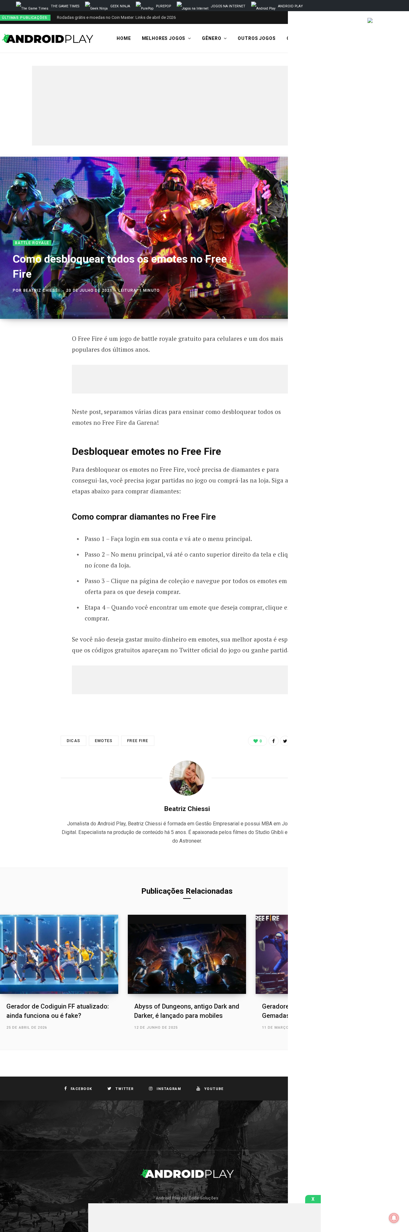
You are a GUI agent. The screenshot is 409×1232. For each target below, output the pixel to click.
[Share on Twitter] (285, 741)
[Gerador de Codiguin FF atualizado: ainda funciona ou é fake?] (59, 954)
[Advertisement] (187, 106)
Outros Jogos (256, 38)
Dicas (73, 741)
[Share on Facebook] (273, 741)
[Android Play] (48, 38)
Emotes (103, 741)
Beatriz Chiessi (41, 290)
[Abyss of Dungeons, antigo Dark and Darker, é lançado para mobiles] (187, 954)
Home (124, 38)
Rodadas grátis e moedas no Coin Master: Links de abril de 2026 (116, 17)
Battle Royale (32, 243)
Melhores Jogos (164, 38)
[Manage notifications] (394, 1218)
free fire (137, 741)
